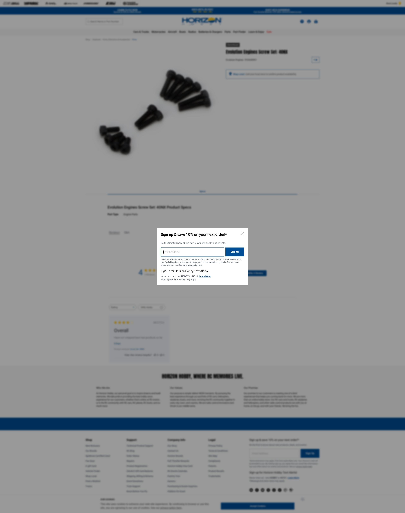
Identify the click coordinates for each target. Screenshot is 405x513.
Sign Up (235, 251)
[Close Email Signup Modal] (242, 234)
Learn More (205, 276)
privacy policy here (194, 265)
